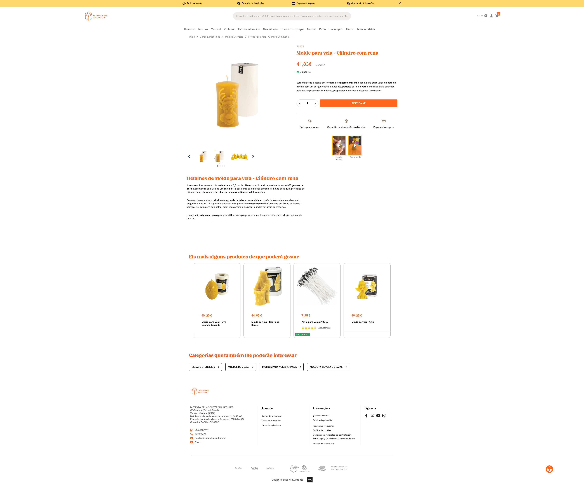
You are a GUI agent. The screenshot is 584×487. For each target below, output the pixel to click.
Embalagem (336, 29)
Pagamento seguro (306, 3)
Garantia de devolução (253, 3)
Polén (322, 29)
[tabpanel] (203, 156)
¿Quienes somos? (321, 415)
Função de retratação (323, 443)
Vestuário (229, 29)
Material (216, 29)
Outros (350, 29)
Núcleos (203, 29)
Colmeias (189, 29)
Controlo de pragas (292, 29)
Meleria (311, 29)
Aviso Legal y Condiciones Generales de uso (334, 438)
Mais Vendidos (366, 29)
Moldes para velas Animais (279, 367)
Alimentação (270, 29)
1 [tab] (217, 166)
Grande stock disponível (362, 3)
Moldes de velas (238, 367)
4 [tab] (224, 166)
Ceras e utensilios (248, 29)
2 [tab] (220, 166)
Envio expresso (194, 3)
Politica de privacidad (323, 420)
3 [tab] (222, 166)
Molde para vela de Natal (326, 367)
